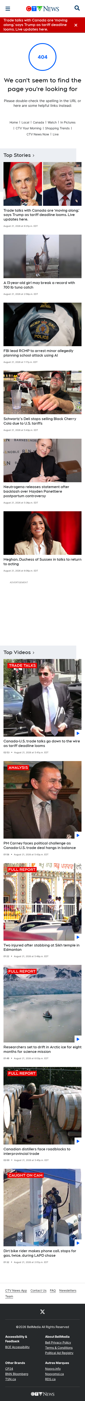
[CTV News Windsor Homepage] (42, 8)
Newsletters (67, 1290)
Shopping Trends (57, 128)
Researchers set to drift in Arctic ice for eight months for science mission (42, 1049)
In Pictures (67, 122)
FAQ (53, 1290)
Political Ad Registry (59, 1353)
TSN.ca (10, 1379)
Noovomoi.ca (54, 1374)
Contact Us (38, 1290)
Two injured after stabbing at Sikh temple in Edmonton (41, 947)
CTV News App (16, 1290)
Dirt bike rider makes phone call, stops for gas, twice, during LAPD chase (39, 1253)
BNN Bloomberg (16, 1374)
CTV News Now (38, 134)
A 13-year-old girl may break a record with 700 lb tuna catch (39, 285)
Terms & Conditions (59, 1347)
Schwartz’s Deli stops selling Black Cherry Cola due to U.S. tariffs (39, 421)
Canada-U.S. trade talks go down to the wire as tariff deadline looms (41, 743)
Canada (38, 122)
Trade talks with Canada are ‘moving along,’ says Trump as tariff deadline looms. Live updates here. (41, 215)
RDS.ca (50, 1379)
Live (56, 134)
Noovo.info (53, 1368)
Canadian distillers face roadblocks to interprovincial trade (36, 1151)
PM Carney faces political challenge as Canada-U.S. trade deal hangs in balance (39, 845)
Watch (52, 122)
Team (9, 1296)
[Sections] (7, 8)
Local (25, 122)
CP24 (9, 1368)
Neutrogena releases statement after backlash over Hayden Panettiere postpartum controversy (36, 491)
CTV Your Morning (28, 128)
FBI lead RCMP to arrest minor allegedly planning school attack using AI (38, 353)
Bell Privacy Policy (58, 1342)
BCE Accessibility (17, 1347)
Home (14, 122)
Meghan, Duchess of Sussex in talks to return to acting (42, 561)
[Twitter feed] (42, 1311)
